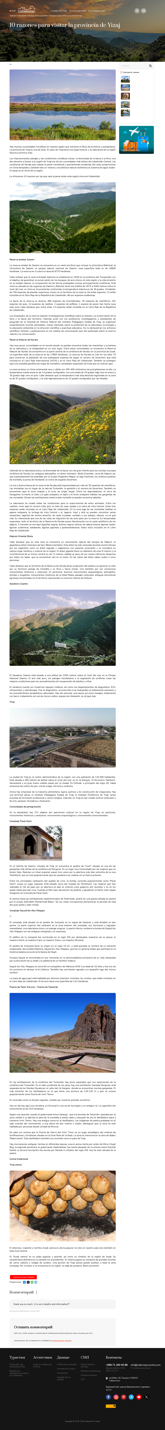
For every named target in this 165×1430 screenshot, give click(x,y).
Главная (13, 16)
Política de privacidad (66, 1364)
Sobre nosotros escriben (88, 1365)
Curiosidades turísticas (25, 16)
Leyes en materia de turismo (42, 1365)
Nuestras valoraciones (91, 1371)
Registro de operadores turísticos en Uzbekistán (19, 1373)
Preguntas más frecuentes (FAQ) (17, 1365)
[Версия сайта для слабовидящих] (143, 10)
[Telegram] (35, 1282)
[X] (28, 1282)
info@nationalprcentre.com (146, 1365)
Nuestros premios (89, 1375)
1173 (108, 1389)
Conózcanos (62, 1373)
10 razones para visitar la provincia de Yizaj (65, 16)
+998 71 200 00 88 (117, 1365)
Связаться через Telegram (24, 1277)
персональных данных (62, 1340)
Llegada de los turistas (64, 1378)
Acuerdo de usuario (66, 1369)
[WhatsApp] (32, 1282)
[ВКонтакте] (24, 1282)
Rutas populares (41, 16)
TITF (83, 1379)
